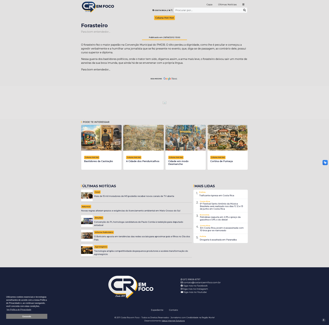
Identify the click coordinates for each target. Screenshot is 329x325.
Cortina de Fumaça (221, 161)
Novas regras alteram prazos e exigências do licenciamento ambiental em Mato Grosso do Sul (130, 210)
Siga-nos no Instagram (195, 289)
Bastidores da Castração (98, 161)
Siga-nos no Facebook (195, 285)
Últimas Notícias (227, 4)
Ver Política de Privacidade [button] (19, 310)
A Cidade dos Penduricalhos (142, 161)
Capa (209, 4)
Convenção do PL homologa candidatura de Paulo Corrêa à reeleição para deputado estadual (138, 223)
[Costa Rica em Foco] (98, 4)
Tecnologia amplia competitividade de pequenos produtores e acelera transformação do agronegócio (141, 252)
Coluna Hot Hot (164, 17)
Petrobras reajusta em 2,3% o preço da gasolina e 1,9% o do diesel (220, 218)
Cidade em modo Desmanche (178, 162)
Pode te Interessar (96, 122)
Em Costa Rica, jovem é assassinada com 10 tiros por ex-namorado (222, 229)
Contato (173, 310)
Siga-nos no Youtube (195, 292)
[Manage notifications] (324, 320)
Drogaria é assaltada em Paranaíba (218, 239)
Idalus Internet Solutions (173, 321)
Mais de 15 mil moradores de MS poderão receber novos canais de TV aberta (134, 196)
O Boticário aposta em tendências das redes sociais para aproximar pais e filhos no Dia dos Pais (142, 238)
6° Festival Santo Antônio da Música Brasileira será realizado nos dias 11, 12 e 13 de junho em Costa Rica (221, 206)
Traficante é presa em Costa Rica (216, 195)
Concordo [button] (26, 316)
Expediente (157, 310)
